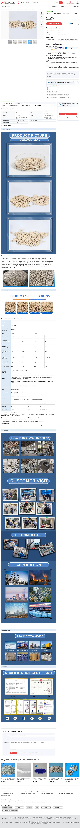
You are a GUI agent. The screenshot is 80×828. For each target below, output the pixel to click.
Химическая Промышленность (11, 8)
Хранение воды (29, 807)
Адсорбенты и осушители (6, 791)
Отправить (13, 753)
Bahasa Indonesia (75, 818)
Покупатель (54, 6)
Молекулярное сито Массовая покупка (10, 810)
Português (19, 818)
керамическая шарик (44, 791)
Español (15, 818)
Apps (68, 6)
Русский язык (29, 818)
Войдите (48, 97)
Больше (3, 812)
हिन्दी (57, 818)
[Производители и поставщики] (8, 2)
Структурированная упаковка (7, 793)
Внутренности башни (63, 791)
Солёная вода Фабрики (46, 807)
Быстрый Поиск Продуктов (60, 817)
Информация (68, 817)
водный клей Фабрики (58, 807)
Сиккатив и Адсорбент (42, 8)
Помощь (62, 6)
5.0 (63, 105)
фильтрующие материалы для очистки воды (30, 791)
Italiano (34, 818)
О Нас (10, 817)
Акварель (37, 807)
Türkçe (65, 818)
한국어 (50, 818)
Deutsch (38, 818)
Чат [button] (72, 23)
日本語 (54, 818)
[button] (52, 105)
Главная (2, 8)
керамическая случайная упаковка (66, 793)
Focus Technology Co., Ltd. (38, 821)
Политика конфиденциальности (36, 817)
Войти (77, 3)
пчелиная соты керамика (6, 795)
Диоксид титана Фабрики (7, 807)
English (11, 818)
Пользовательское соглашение (23, 817)
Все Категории (6, 6)
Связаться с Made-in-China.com (48, 817)
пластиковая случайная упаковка (46, 793)
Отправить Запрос (54, 23)
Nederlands (42, 818)
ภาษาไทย (60, 818)
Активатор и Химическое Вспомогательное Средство (27, 8)
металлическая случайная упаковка (28, 793)
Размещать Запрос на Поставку (37, 752)
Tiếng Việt (68, 818)
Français (23, 818)
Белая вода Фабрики (19, 807)
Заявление (14, 817)
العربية (47, 818)
